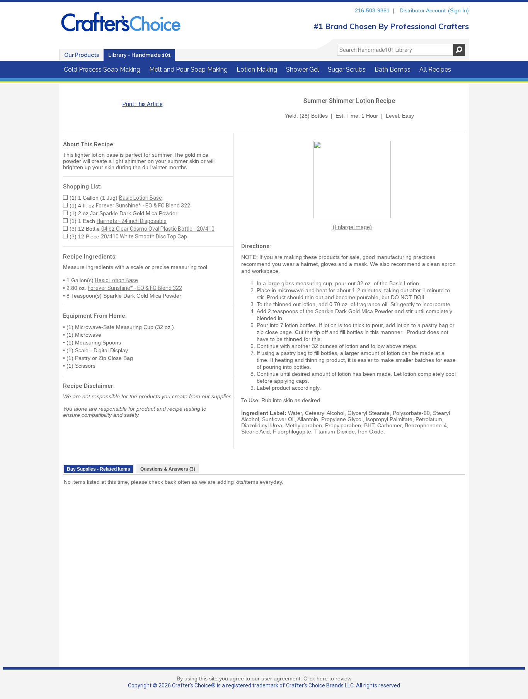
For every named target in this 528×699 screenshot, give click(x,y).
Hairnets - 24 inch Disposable (132, 221)
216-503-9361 (372, 10)
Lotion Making (257, 69)
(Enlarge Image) (352, 227)
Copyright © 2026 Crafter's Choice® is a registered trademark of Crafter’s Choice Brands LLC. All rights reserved (264, 685)
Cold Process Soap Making (102, 69)
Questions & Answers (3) (167, 469)
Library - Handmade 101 (139, 55)
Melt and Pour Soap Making (188, 69)
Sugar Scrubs (347, 69)
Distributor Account (423, 10)
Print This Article (143, 104)
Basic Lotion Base (140, 198)
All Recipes (435, 69)
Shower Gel (302, 69)
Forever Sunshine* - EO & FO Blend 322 (143, 205)
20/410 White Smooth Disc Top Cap (144, 236)
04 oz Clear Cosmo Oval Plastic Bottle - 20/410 (158, 229)
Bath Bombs (392, 69)
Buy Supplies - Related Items (98, 469)
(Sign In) (458, 10)
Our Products (81, 55)
